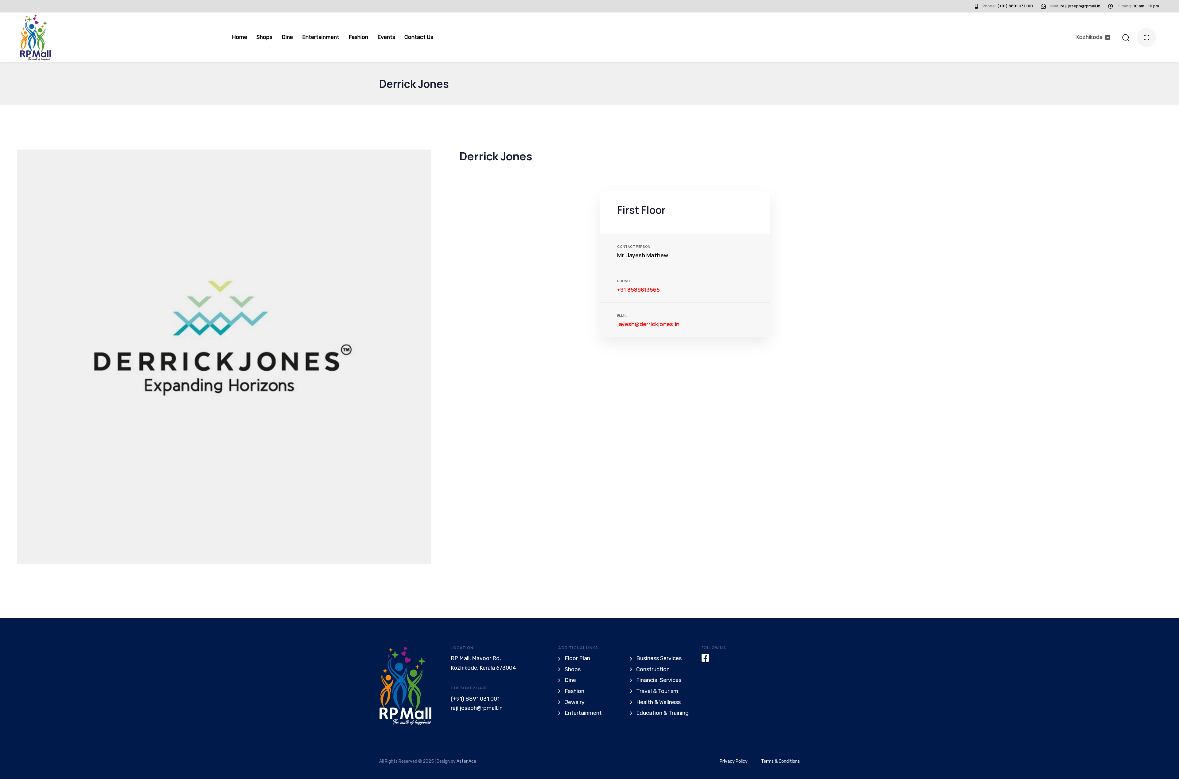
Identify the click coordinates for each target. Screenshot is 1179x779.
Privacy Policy (734, 761)
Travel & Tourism (657, 691)
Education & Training (662, 713)
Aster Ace (466, 761)
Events (386, 37)
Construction (653, 669)
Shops (264, 37)
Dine (287, 37)
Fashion (358, 37)
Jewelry (575, 702)
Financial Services (658, 680)
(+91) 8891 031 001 (475, 698)
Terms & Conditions (780, 761)
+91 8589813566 (638, 289)
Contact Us (418, 37)
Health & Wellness (658, 702)
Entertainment (320, 37)
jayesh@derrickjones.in (648, 324)
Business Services (659, 658)
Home (239, 37)
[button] (1093, 37)
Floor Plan (577, 658)
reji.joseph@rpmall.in (477, 708)
